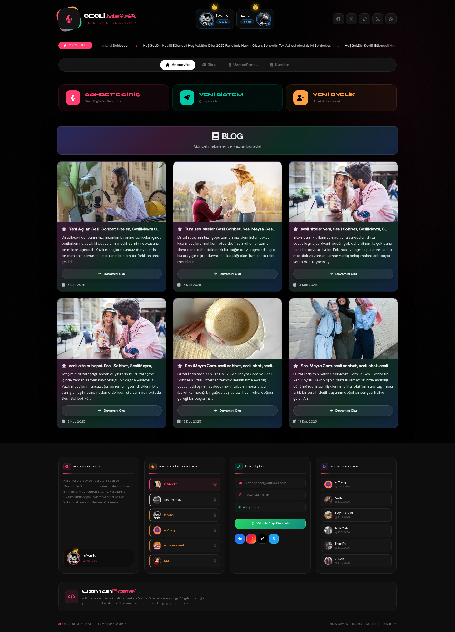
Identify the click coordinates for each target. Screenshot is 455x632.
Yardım (390, 624)
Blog (212, 65)
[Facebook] (338, 18)
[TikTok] (364, 18)
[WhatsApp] (391, 18)
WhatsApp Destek (272, 523)
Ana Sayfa (339, 624)
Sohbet (373, 624)
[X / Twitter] (377, 18)
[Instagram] (351, 18)
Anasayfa (181, 65)
